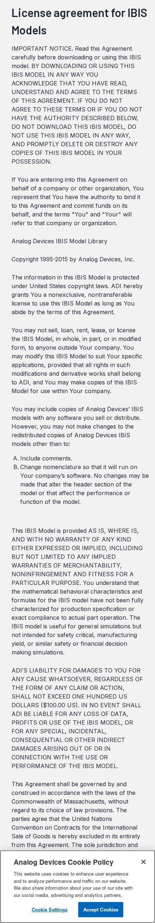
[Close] (143, 862)
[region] (77, 886)
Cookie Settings (50, 909)
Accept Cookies (101, 909)
